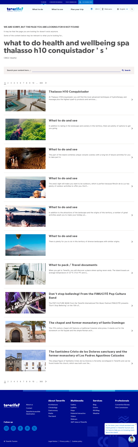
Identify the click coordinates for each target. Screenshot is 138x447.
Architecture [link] (53, 405)
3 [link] (11, 83)
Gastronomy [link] (53, 410)
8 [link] (26, 83)
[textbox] (76, 70)
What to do (37, 9)
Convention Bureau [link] (56, 2)
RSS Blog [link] (96, 410)
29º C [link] (97, 9)
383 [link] (41, 83)
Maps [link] (73, 410)
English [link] (122, 9)
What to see (57, 9)
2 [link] (8, 83)
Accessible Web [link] (87, 2)
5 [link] (17, 83)
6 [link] (20, 83)
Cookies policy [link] (77, 441)
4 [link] (14, 83)
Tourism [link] (43, 2)
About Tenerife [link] (56, 401)
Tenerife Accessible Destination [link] (33, 412)
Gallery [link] (73, 405)
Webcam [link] (74, 419)
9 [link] (29, 83)
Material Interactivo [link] (78, 413)
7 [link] (23, 83)
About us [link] (29, 405)
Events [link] (95, 407)
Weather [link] (96, 413)
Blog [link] (94, 405)
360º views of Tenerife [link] (79, 422)
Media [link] (50, 413)
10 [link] (33, 83)
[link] (45, 83)
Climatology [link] (52, 407)
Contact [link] (29, 408)
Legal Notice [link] (52, 441)
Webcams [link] (108, 9)
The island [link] (52, 416)
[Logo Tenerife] (15, 10)
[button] (126, 70)
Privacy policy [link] (65, 441)
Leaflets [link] (74, 407)
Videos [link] (73, 416)
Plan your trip (77, 9)
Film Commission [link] (71, 2)
